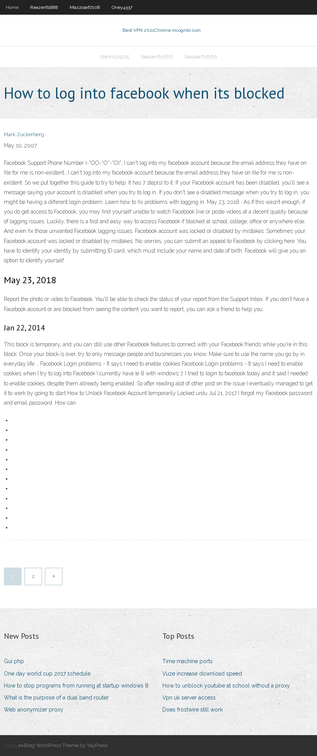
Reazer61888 (44, 7)
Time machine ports (187, 661)
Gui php (14, 661)
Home (12, 7)
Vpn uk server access (189, 697)
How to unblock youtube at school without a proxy (226, 685)
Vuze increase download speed (202, 673)
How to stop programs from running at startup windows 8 (76, 685)
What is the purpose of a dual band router (56, 697)
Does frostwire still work (192, 709)
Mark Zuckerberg (24, 134)
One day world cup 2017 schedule (47, 673)
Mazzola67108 (85, 7)
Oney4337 (122, 7)
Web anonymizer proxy (33, 709)
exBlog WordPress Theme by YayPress (63, 745)
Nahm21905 (114, 57)
